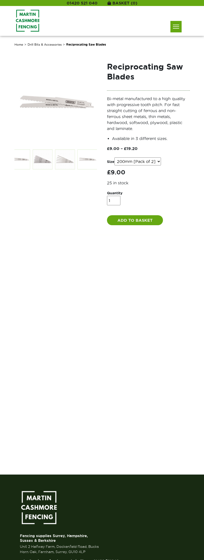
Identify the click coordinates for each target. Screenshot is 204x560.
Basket (124, 3)
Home (18, 44)
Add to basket (135, 220)
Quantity (114, 193)
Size (110, 162)
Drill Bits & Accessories (45, 44)
